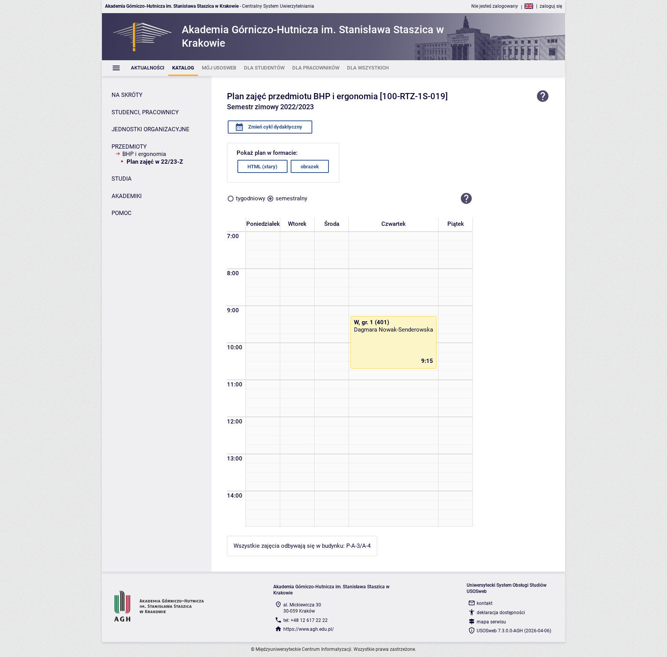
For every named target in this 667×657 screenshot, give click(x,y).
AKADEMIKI (127, 196)
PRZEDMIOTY (129, 146)
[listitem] (147, 68)
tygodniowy (250, 198)
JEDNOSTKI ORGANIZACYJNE (151, 129)
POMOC (122, 213)
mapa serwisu (491, 622)
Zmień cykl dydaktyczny (274, 127)
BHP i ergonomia (144, 154)
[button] (466, 198)
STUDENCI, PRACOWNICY (145, 112)
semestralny (291, 198)
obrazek (310, 166)
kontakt (485, 603)
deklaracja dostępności (501, 612)
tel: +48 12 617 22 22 (305, 620)
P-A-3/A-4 (358, 545)
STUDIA (122, 178)
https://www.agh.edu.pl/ (308, 629)
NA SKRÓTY (127, 94)
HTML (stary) (262, 166)
